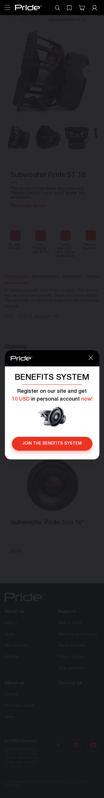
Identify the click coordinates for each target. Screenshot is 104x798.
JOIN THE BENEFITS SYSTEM (52, 443)
